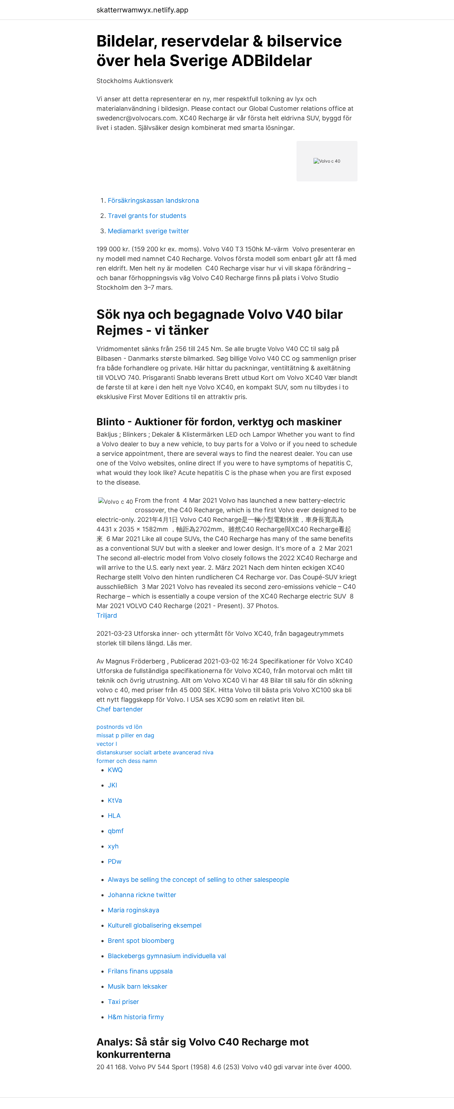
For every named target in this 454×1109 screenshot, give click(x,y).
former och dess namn (126, 760)
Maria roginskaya (133, 910)
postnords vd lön (119, 726)
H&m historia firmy (136, 1017)
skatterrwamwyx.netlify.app (142, 9)
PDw (115, 861)
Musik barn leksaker (137, 986)
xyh (113, 846)
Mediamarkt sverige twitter (148, 231)
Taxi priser (123, 1001)
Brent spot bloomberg (141, 940)
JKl (112, 785)
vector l (106, 743)
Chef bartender (119, 709)
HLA (114, 815)
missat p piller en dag (125, 735)
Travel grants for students (147, 215)
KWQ (115, 770)
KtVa (115, 800)
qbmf (116, 831)
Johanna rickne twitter (142, 894)
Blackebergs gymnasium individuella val (167, 956)
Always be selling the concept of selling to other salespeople (198, 879)
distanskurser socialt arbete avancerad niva (155, 752)
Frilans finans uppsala (140, 971)
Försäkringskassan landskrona (153, 200)
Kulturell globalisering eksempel (154, 925)
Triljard (106, 615)
